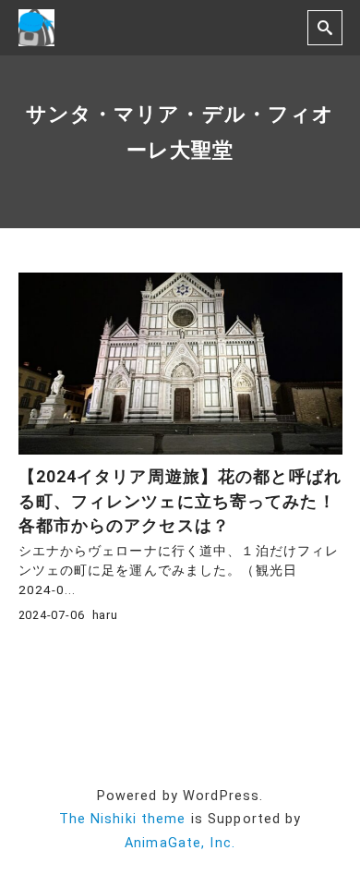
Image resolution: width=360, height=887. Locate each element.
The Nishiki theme (122, 819)
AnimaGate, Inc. (180, 843)
